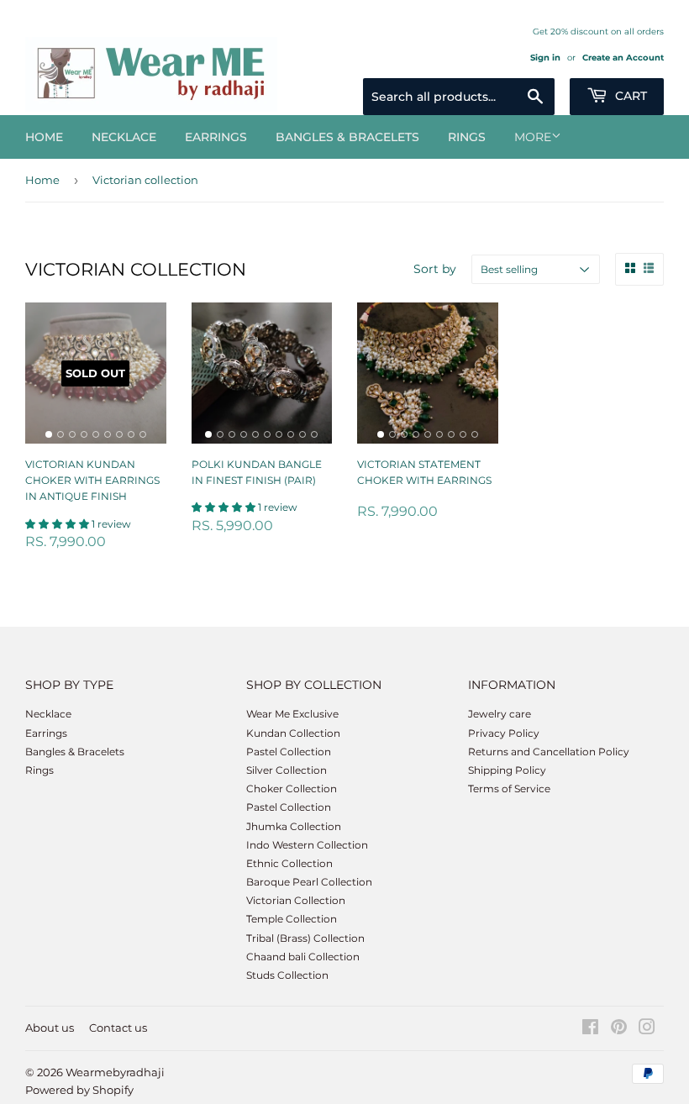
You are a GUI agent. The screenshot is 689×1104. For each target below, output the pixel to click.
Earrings (216, 137)
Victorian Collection (295, 900)
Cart (629, 95)
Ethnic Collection (289, 863)
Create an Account (623, 57)
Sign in (545, 57)
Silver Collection (286, 770)
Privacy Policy (503, 733)
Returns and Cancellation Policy (548, 751)
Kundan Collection (293, 733)
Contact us (118, 1027)
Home (44, 137)
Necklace (124, 137)
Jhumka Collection (293, 826)
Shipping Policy (507, 770)
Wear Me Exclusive (292, 713)
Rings (467, 137)
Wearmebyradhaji (115, 1072)
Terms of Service (509, 788)
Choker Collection (291, 788)
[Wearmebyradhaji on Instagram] (647, 1029)
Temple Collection (291, 918)
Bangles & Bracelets (347, 137)
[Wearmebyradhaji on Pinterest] (619, 1029)
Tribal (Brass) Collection (305, 938)
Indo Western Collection (307, 845)
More (532, 137)
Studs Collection (287, 975)
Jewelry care (499, 713)
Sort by (434, 268)
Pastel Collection (288, 751)
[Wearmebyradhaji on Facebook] (590, 1029)
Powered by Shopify (79, 1089)
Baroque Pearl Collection (309, 881)
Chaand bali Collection (303, 956)
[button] (58, 524)
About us (49, 1027)
